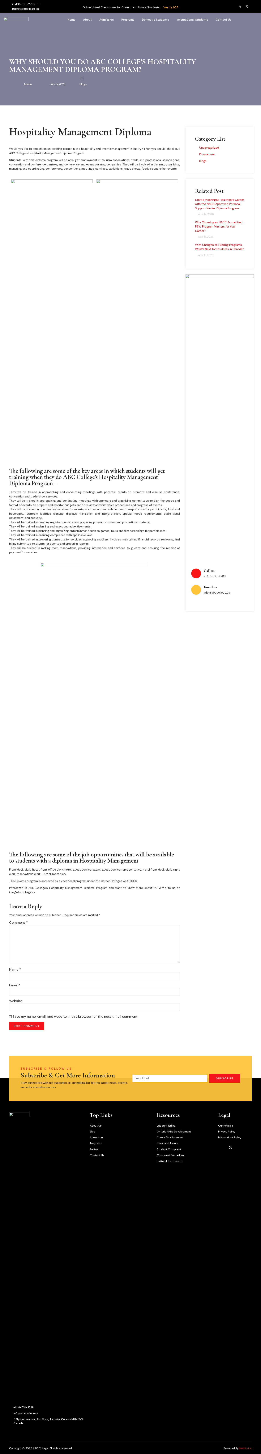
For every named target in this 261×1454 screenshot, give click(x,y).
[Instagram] (253, 6)
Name (15, 969)
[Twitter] (245, 6)
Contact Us (223, 20)
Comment (18, 922)
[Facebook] (238, 6)
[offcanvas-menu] (250, 19)
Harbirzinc (245, 1448)
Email (14, 985)
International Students (192, 20)
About (87, 20)
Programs (127, 20)
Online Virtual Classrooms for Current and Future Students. (122, 7)
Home (71, 20)
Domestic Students (155, 20)
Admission (106, 20)
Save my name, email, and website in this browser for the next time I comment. (75, 1016)
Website (15, 1001)
